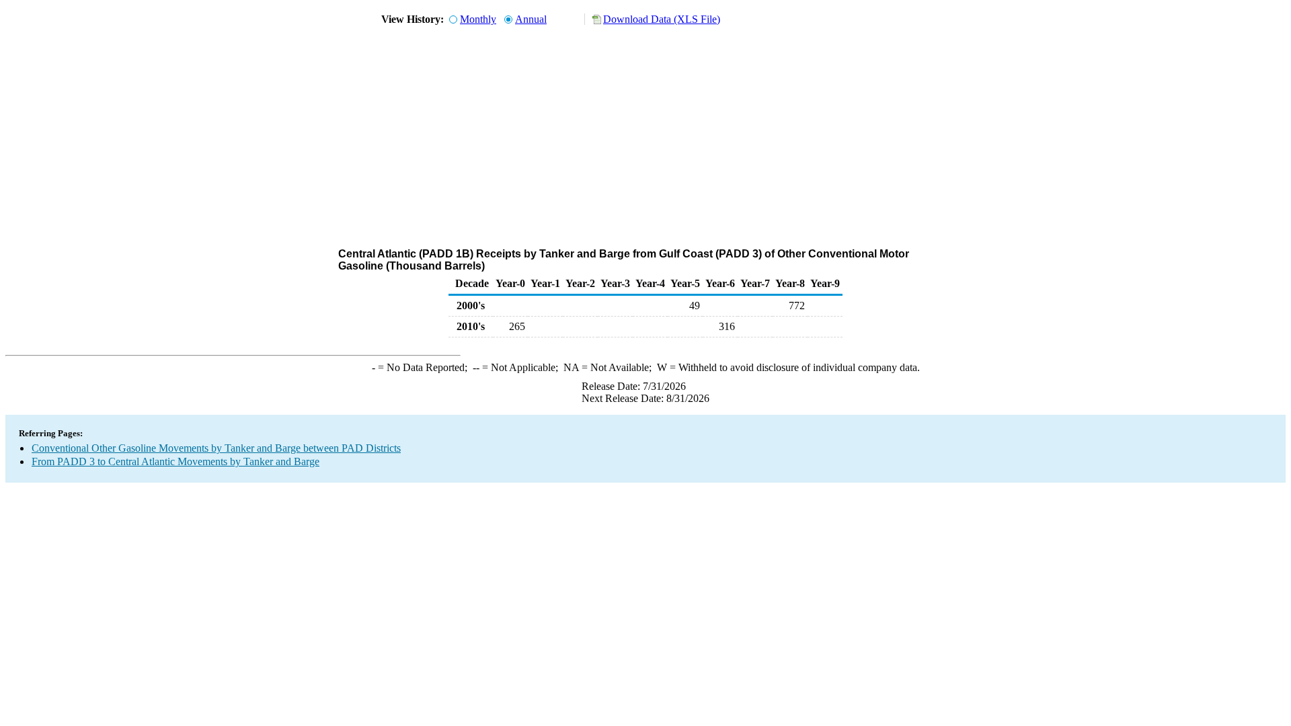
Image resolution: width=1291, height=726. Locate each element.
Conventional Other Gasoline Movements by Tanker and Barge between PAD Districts (216, 448)
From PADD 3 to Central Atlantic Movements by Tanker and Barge (175, 461)
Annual (531, 19)
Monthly (478, 19)
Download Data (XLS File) (661, 19)
